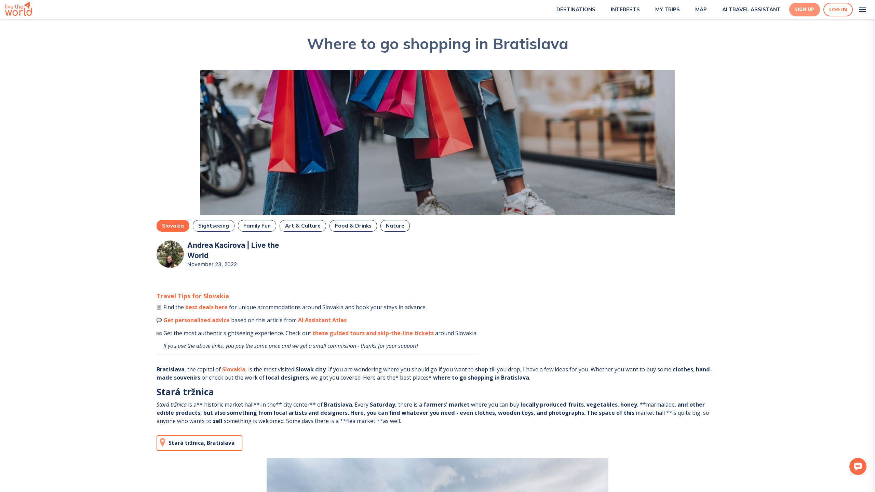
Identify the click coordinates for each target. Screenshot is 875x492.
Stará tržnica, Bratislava (202, 443)
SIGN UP (804, 9)
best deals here (206, 307)
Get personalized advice (196, 320)
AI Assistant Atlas (322, 320)
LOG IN (838, 9)
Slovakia (233, 369)
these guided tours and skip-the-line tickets (373, 333)
